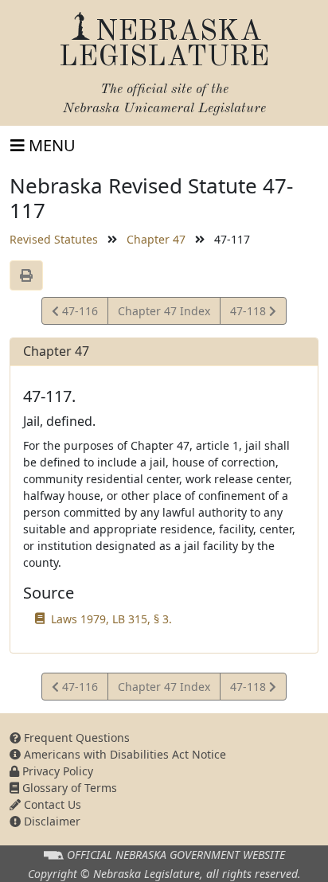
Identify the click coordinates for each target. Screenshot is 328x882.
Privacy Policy (56, 771)
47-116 (78, 313)
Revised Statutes (54, 239)
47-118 (249, 313)
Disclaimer (50, 821)
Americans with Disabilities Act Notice (123, 754)
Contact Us (51, 804)
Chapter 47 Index (164, 310)
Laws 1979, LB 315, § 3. (111, 618)
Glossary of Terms (68, 787)
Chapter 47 (156, 239)
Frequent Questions (75, 737)
